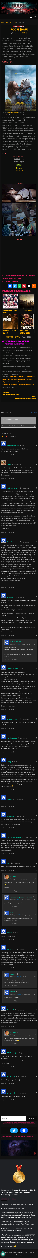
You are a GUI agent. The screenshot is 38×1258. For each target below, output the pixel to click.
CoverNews (28, 1252)
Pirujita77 (19, 976)
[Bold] (3, 425)
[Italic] (5, 425)
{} (24, 425)
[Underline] (7, 425)
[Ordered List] (12, 425)
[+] (26, 425)
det (17, 879)
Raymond (19, 1035)
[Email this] (29, 286)
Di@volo (19, 644)
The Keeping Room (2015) (10, 394)
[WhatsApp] (19, 286)
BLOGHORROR (7, 337)
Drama (15, 26)
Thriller (21, 26)
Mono (24, 33)
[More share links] (34, 286)
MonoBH (18, 899)
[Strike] (10, 425)
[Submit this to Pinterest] (24, 286)
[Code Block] (19, 425)
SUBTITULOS (19, 170)
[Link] (21, 425)
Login (35, 413)
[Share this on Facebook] (10, 286)
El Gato (18, 994)
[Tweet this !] (15, 286)
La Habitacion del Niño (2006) (25, 398)
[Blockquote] (17, 425)
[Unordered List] (14, 425)
